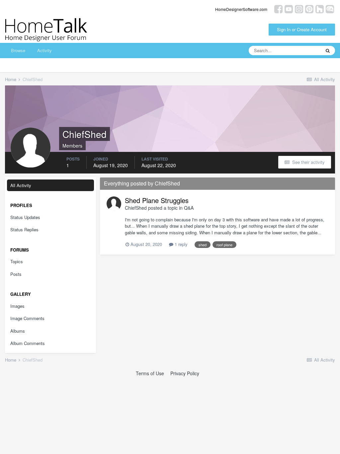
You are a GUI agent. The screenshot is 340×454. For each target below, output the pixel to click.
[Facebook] (278, 8)
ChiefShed (136, 207)
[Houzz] (319, 8)
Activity (44, 50)
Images (17, 306)
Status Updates (25, 217)
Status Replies (24, 229)
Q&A (189, 207)
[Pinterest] (309, 8)
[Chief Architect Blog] (330, 8)
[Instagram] (299, 8)
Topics (16, 261)
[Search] (327, 50)
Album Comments (27, 343)
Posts (16, 274)
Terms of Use (150, 373)
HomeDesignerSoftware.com (241, 9)
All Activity (20, 185)
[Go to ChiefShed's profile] (114, 203)
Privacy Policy (184, 373)
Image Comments (27, 318)
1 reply (180, 244)
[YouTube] (289, 8)
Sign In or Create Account (302, 29)
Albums (17, 331)
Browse (18, 50)
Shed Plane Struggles (157, 200)
